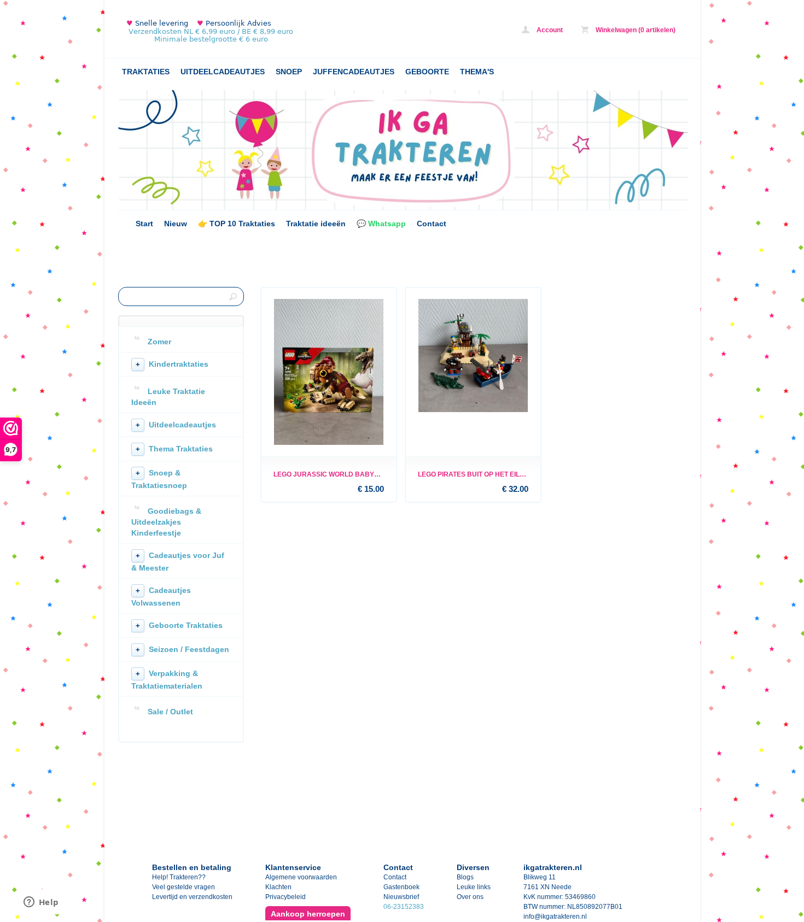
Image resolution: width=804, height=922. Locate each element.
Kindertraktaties (172, 364)
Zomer (159, 341)
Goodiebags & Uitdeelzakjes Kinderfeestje (166, 522)
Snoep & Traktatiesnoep (159, 479)
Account (549, 30)
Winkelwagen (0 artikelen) (634, 30)
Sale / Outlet (170, 711)
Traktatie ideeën (316, 223)
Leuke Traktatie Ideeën (168, 397)
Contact (431, 223)
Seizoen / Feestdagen (182, 649)
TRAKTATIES (146, 71)
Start (144, 223)
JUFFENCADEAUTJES (353, 71)
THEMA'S (477, 71)
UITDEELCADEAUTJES (222, 71)
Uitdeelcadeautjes (176, 424)
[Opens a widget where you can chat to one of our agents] (41, 903)
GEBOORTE (427, 71)
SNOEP (289, 71)
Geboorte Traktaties (179, 625)
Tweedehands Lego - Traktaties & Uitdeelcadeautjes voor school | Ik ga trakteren (263, 31)
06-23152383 (403, 907)
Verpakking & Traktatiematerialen (166, 679)
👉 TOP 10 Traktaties (236, 223)
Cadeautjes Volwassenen (161, 596)
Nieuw (175, 223)
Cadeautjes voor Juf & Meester (177, 561)
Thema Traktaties (174, 448)
